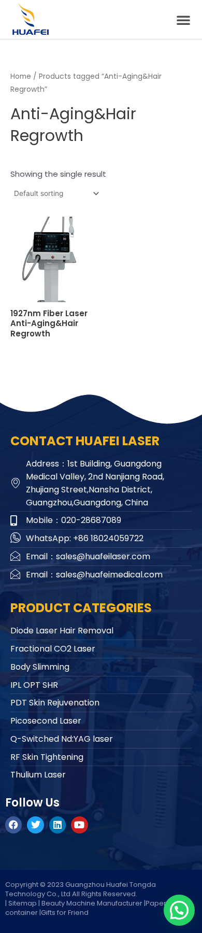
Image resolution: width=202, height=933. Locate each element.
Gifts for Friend (65, 912)
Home (20, 76)
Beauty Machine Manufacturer (91, 903)
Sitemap (22, 903)
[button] (183, 20)
